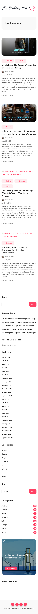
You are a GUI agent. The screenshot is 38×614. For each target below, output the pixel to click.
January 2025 (6, 424)
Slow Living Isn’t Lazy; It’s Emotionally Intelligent (19, 333)
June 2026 (5, 364)
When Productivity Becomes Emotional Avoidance (19, 322)
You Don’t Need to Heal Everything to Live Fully (18, 319)
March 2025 (6, 417)
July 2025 (5, 403)
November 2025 (7, 389)
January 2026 (6, 382)
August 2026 (6, 357)
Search (5, 297)
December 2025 (7, 385)
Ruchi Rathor (9, 71)
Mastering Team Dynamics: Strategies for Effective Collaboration (14, 250)
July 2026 (5, 361)
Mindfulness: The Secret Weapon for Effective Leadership (19, 66)
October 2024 (6, 434)
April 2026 (5, 371)
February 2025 (7, 420)
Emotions (9, 61)
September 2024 (7, 438)
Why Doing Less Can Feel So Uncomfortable (17, 329)
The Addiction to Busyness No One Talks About (18, 326)
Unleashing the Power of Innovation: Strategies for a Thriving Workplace (19, 132)
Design (4, 458)
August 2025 (6, 399)
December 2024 (7, 427)
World (4, 476)
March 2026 (6, 375)
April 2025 (5, 413)
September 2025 (7, 396)
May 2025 (5, 410)
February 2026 (7, 378)
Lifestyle (4, 469)
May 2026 (5, 368)
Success (21, 61)
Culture (4, 454)
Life (3, 465)
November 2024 (7, 431)
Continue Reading (7, 95)
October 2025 (6, 392)
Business (8, 127)
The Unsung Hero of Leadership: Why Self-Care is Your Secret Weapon (17, 193)
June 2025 (5, 406)
